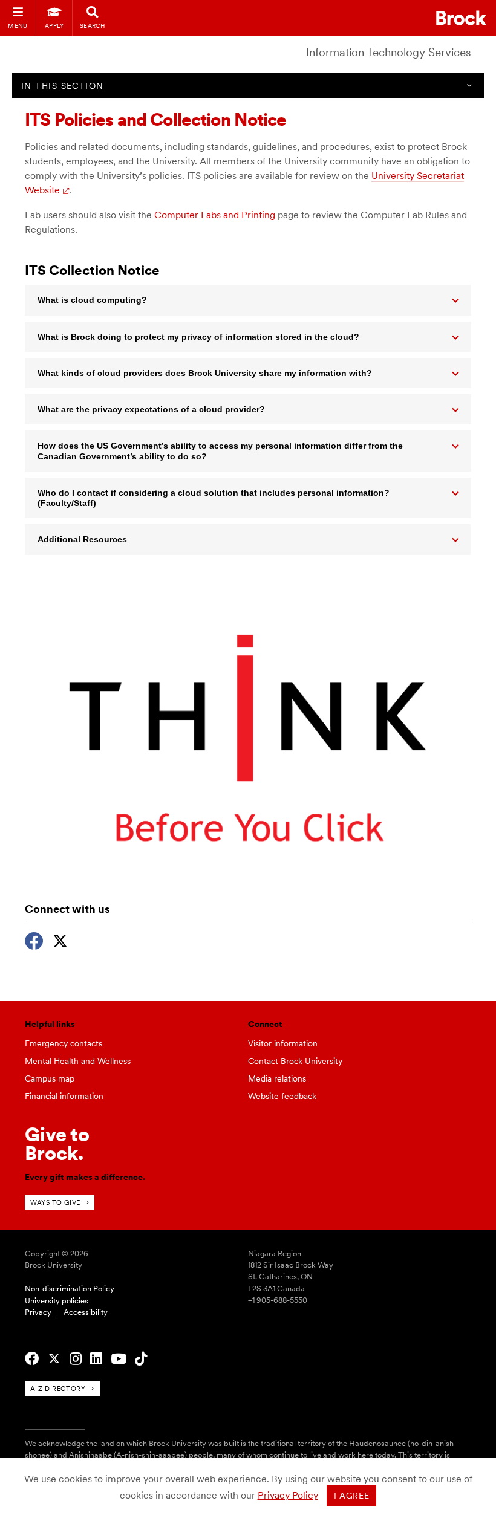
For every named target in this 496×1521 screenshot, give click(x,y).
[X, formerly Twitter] (60, 939)
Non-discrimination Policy (69, 1288)
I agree (352, 1495)
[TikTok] (141, 1359)
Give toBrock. (57, 1143)
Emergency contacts (63, 1043)
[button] (248, 300)
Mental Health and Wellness (78, 1061)
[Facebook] (34, 939)
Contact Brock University (295, 1061)
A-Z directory (57, 1388)
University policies (56, 1300)
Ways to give (55, 1202)
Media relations (277, 1078)
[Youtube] (118, 1359)
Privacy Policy (288, 1495)
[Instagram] (76, 1359)
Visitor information (283, 1043)
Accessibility (86, 1312)
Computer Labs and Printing (214, 215)
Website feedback (282, 1096)
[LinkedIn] (96, 1359)
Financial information (64, 1096)
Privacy (38, 1312)
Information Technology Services (388, 52)
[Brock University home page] (461, 17)
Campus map (49, 1078)
